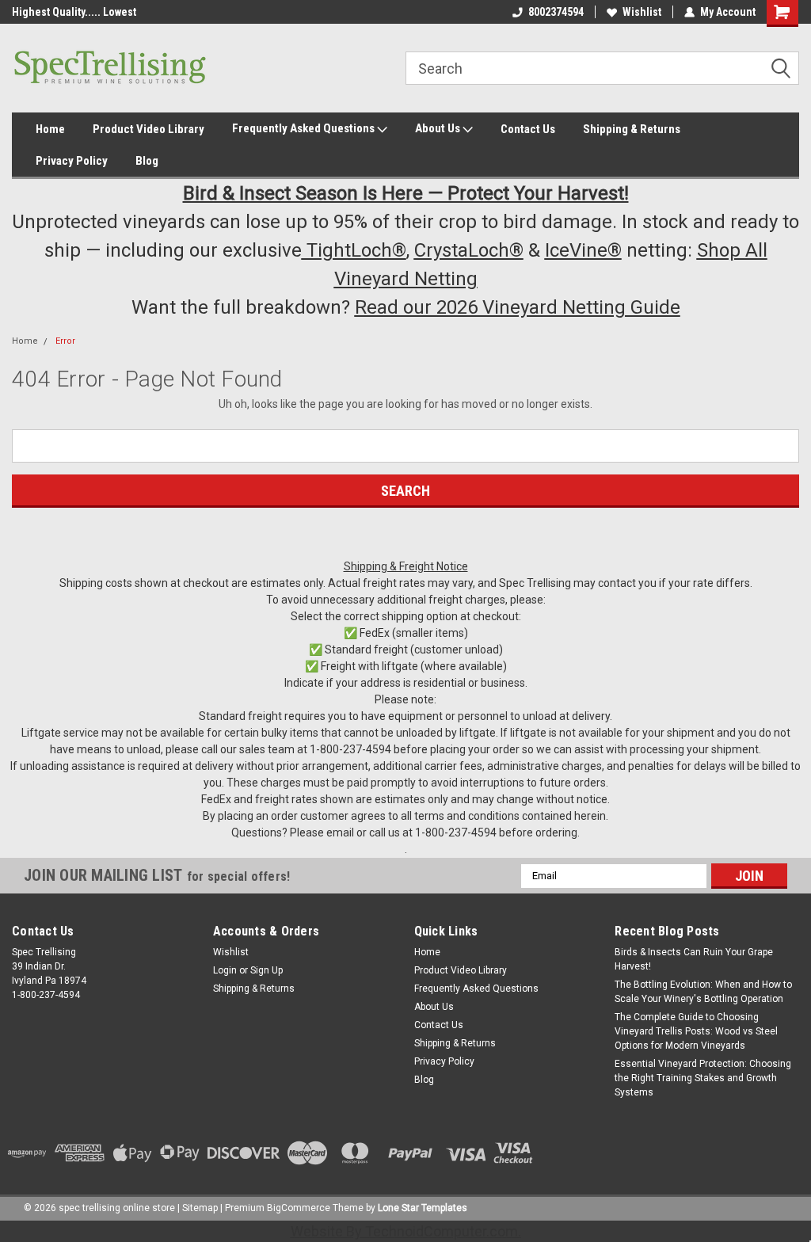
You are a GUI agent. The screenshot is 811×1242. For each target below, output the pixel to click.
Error (65, 341)
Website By (404, 1231)
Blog (146, 161)
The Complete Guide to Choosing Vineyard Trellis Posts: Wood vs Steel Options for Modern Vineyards (696, 1031)
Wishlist (642, 12)
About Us (439, 128)
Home (50, 129)
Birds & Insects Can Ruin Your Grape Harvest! (694, 959)
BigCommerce (298, 1207)
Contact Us (528, 129)
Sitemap (200, 1207)
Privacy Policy (72, 161)
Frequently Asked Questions (304, 128)
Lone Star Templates (422, 1207)
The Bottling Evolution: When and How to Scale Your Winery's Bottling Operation (703, 991)
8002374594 (556, 12)
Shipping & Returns (631, 129)
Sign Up (266, 970)
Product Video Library (148, 129)
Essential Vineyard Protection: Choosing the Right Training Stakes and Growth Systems (703, 1078)
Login (225, 970)
